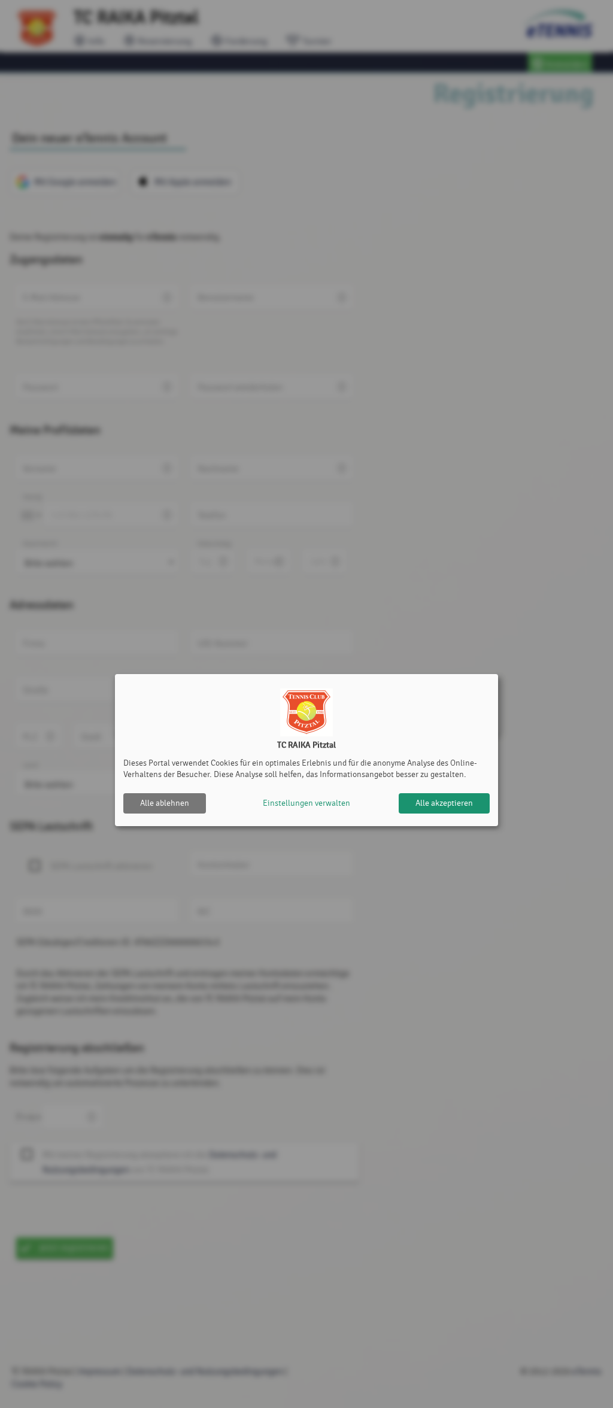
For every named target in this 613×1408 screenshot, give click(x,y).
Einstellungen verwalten (306, 803)
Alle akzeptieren (444, 803)
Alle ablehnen (164, 803)
